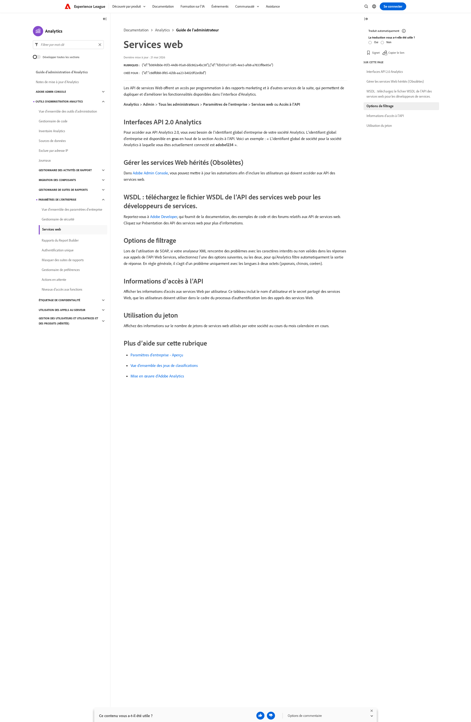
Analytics (162, 29)
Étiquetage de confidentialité (59, 300)
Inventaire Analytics (52, 131)
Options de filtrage (379, 106)
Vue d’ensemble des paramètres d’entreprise (72, 209)
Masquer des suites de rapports (63, 260)
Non (388, 42)
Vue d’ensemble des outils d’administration (68, 111)
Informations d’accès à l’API (385, 116)
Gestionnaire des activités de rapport (65, 170)
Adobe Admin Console (150, 172)
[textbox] (68, 44)
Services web (51, 229)
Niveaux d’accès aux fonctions (62, 289)
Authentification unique (58, 250)
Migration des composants (57, 180)
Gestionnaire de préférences (61, 270)
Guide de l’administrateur (197, 29)
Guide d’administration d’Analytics (62, 72)
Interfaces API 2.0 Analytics (384, 71)
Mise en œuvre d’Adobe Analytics (157, 376)
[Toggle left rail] (104, 19)
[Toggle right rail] (366, 19)
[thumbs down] (271, 716)
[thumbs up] (260, 716)
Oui (376, 42)
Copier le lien (396, 52)
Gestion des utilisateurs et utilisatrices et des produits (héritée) (68, 321)
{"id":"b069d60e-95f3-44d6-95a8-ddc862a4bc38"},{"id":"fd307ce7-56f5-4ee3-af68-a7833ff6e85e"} (207, 65)
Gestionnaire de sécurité (58, 219)
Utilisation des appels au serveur (62, 310)
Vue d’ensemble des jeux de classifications (164, 365)
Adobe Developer (163, 216)
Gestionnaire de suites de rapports (63, 190)
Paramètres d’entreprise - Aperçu (157, 354)
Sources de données (52, 141)
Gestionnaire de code (53, 121)
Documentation (136, 29)
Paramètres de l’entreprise (57, 199)
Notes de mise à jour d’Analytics (57, 82)
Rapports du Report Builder (60, 240)
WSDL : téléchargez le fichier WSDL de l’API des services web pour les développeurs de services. (399, 94)
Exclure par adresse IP (53, 150)
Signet (376, 52)
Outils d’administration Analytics (59, 101)
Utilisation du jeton (379, 125)
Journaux (45, 160)
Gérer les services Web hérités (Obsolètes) (395, 81)
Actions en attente (54, 279)
